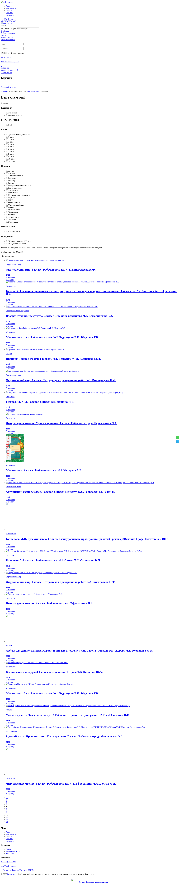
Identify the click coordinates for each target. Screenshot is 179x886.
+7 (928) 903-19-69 (8, 21)
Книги (8, 849)
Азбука (11, 171)
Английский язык (15, 176)
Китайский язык (15, 188)
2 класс (11, 139)
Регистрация (6, 57)
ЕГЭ (7, 37)
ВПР (3, 37)
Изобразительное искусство (19, 185)
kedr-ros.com (12, 874)
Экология (12, 219)
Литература (13, 190)
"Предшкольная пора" (17, 244)
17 (7, 819)
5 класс (11, 147)
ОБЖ (10, 200)
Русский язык (14, 210)
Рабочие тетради (15, 115)
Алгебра (11, 173)
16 (7, 817)
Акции (9, 6)
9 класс (11, 156)
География (12, 181)
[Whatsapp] (177, 437)
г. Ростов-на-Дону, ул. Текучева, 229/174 (17, 870)
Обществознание (15, 202)
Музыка (11, 198)
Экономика (13, 222)
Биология (12, 178)
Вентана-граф (32, 91)
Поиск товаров (10, 28)
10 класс (11, 159)
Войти (4, 53)
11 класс (11, 161)
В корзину (10, 280)
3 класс (11, 142)
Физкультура (13, 217)
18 (7, 822)
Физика (11, 215)
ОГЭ (11, 37)
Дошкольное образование (18, 135)
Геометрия (12, 183)
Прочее (11, 207)
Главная (4, 91)
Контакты (10, 15)
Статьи (9, 10)
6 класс (11, 149)
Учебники (12, 113)
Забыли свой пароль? (10, 62)
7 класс (11, 152)
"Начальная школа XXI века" (20, 241)
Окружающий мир (16, 205)
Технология (13, 212)
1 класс (11, 137)
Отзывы (9, 13)
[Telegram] (177, 441)
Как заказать (11, 8)
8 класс (11, 154)
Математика (13, 193)
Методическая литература (19, 195)
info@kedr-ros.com (8, 19)
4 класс (11, 144)
